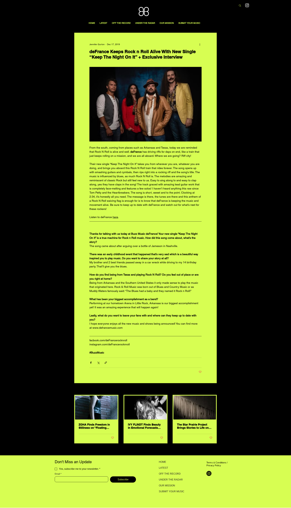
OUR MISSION (167, 485)
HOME (162, 462)
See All (213, 389)
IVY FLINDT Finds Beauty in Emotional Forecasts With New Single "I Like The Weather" (144, 426)
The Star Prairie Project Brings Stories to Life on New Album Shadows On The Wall (193, 426)
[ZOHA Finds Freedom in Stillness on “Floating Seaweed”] (96, 407)
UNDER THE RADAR (169, 479)
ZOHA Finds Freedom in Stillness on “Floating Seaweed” (94, 426)
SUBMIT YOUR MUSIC (169, 491)
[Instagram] (247, 5)
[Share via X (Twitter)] (98, 362)
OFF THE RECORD (169, 473)
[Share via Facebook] (90, 362)
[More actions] (200, 44)
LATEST (163, 468)
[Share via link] (105, 362)
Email (58, 474)
